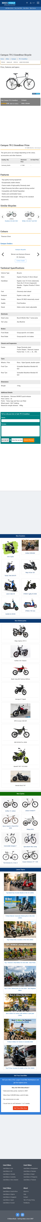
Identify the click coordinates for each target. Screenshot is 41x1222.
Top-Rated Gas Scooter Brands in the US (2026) (20, 893)
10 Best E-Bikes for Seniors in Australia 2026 (20, 1042)
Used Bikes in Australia (9, 1177)
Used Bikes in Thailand (29, 1180)
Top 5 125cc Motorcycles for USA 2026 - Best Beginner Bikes (20, 989)
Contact (25, 1197)
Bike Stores (33, 8)
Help (24, 1194)
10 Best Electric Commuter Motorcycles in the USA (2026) (20, 917)
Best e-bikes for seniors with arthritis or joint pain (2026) (20, 1014)
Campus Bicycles (20, 250)
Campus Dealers (6, 243)
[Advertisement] (20, 31)
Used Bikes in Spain (8, 1200)
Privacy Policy (31, 1200)
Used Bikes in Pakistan (29, 1171)
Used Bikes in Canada (9, 1174)
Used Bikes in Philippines (30, 1177)
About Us (25, 1191)
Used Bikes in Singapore (9, 1197)
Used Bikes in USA (8, 1168)
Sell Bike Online (9, 8)
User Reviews (24, 62)
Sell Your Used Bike (20, 1076)
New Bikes (26, 8)
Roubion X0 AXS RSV (11, 221)
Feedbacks (26, 1203)
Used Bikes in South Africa (10, 1191)
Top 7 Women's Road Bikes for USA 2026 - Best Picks (20, 963)
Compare (23, 100)
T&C (24, 1200)
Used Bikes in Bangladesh (30, 1168)
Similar (9, 62)
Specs (16, 62)
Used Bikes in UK (7, 1171)
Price (3, 62)
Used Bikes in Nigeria (9, 1194)
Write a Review (25, 103)
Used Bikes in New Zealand (10, 1180)
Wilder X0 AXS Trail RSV (29, 221)
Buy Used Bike (18, 8)
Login (33, 3)
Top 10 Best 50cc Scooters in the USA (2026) (20, 940)
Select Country (27, 2)
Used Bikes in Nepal (28, 1174)
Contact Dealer (20, 261)
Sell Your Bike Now (20, 1108)
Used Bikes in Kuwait (9, 1203)
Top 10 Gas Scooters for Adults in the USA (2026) (20, 1068)
